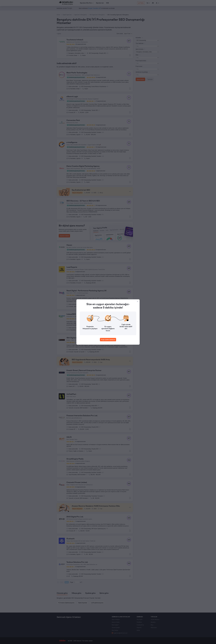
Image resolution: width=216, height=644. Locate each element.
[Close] (138, 301)
